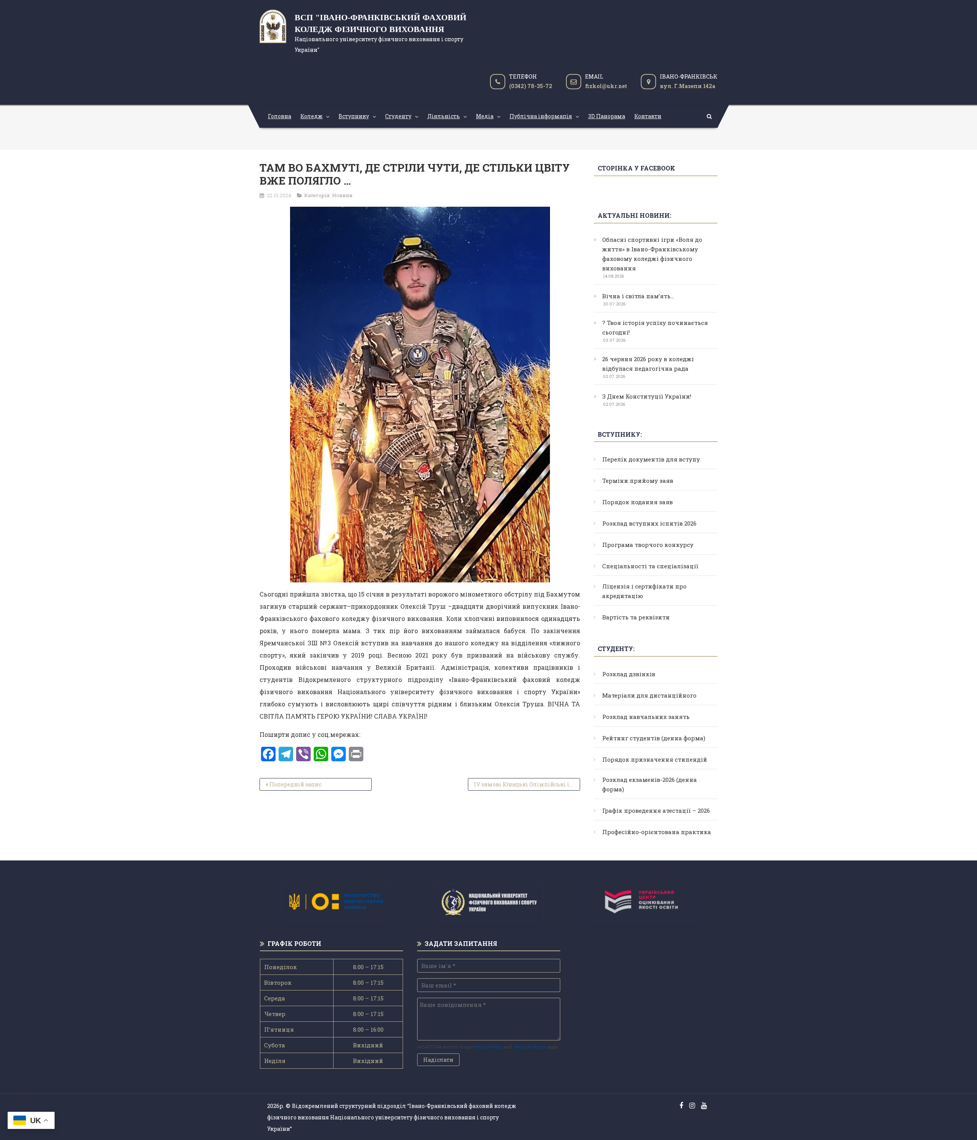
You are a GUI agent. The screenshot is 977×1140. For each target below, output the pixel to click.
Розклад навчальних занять (646, 716)
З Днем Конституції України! (646, 396)
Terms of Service (529, 1047)
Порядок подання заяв (637, 502)
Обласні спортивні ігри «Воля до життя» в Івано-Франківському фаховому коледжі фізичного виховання (652, 254)
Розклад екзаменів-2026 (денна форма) (649, 784)
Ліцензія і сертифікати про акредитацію (644, 591)
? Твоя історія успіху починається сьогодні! (655, 327)
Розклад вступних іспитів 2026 (649, 523)
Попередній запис (295, 784)
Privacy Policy (488, 1047)
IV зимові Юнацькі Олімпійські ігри (527, 784)
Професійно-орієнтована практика (656, 832)
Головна (279, 116)
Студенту (398, 116)
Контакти (647, 116)
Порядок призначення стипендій (654, 759)
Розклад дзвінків (628, 674)
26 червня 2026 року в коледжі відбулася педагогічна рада (648, 363)
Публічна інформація (540, 116)
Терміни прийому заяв (637, 480)
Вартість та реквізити (636, 617)
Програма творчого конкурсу (647, 544)
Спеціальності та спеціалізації (650, 566)
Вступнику (354, 116)
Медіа (484, 116)
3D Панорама (606, 116)
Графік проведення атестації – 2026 (656, 810)
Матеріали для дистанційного (649, 695)
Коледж (311, 116)
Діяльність (443, 116)
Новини (342, 195)
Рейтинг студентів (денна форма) (653, 738)
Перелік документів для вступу (651, 459)
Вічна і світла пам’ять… (638, 296)
